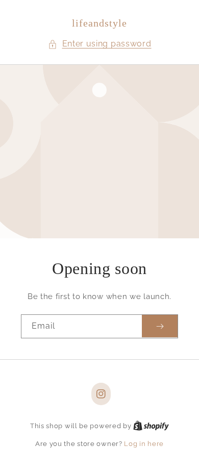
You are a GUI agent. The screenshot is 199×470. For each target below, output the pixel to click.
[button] (100, 44)
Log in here (144, 444)
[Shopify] (151, 426)
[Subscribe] (160, 326)
